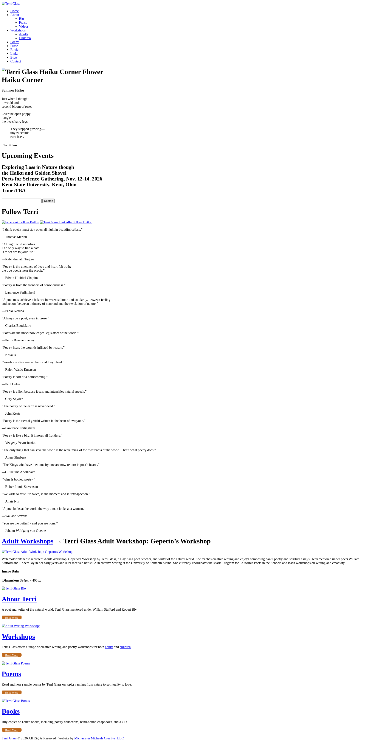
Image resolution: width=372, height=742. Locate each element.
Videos (23, 26)
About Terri (19, 599)
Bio (21, 18)
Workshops (18, 30)
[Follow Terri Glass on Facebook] (20, 222)
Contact (15, 61)
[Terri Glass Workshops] (21, 626)
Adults (23, 34)
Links (14, 53)
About (14, 15)
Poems (14, 42)
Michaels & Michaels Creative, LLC (99, 738)
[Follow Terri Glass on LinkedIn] (66, 222)
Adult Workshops (27, 541)
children (125, 647)
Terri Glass (9, 738)
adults (109, 647)
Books (14, 49)
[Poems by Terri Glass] (16, 663)
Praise (23, 22)
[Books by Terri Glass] (16, 701)
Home (14, 11)
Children (25, 38)
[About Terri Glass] (14, 588)
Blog (13, 57)
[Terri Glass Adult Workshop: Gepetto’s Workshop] (37, 552)
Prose (14, 46)
